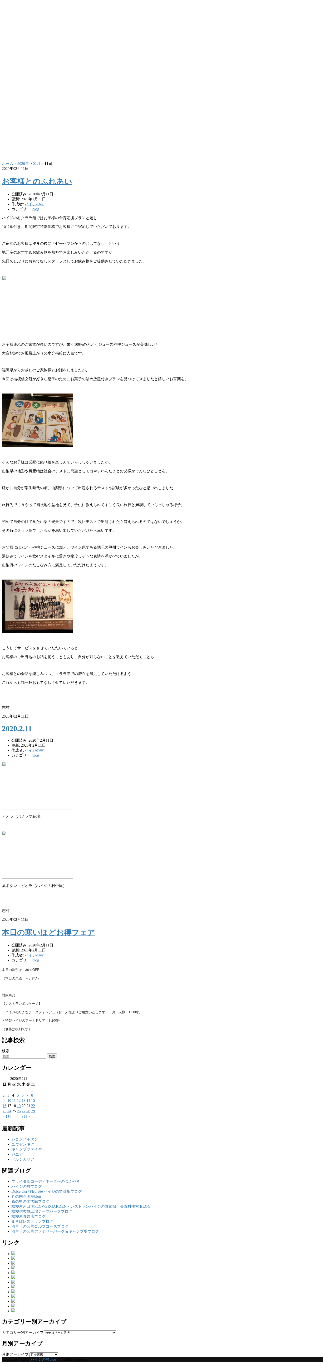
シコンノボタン (24, 1139)
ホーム (7, 164)
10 (9, 1100)
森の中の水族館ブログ (30, 1201)
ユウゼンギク (22, 1144)
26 (19, 1111)
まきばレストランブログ (32, 1221)
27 (23, 1111)
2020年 (23, 164)
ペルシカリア (22, 1159)
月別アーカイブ (15, 1354)
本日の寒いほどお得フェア (48, 932)
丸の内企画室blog (26, 1196)
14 (28, 1100)
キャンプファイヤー (28, 1149)
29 (33, 1111)
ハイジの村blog (43, 1359)
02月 (36, 164)
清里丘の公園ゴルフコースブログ (40, 1226)
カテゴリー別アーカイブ (23, 1332)
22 (33, 1106)
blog (35, 209)
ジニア (17, 1154)
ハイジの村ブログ (26, 1186)
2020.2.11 (17, 728)
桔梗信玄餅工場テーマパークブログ (41, 1211)
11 (14, 1100)
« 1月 (7, 1116)
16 (4, 1106)
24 (9, 1111)
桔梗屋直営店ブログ (28, 1216)
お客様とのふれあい (37, 181)
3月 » (26, 1116)
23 (4, 1111)
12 (19, 1100)
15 (33, 1100)
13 (23, 1100)
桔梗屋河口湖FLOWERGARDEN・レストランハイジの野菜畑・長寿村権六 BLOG (81, 1206)
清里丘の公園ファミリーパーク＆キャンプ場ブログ (55, 1231)
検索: (6, 1051)
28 (28, 1111)
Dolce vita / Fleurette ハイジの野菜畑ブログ (46, 1191)
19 (19, 1106)
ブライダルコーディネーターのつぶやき (45, 1181)
